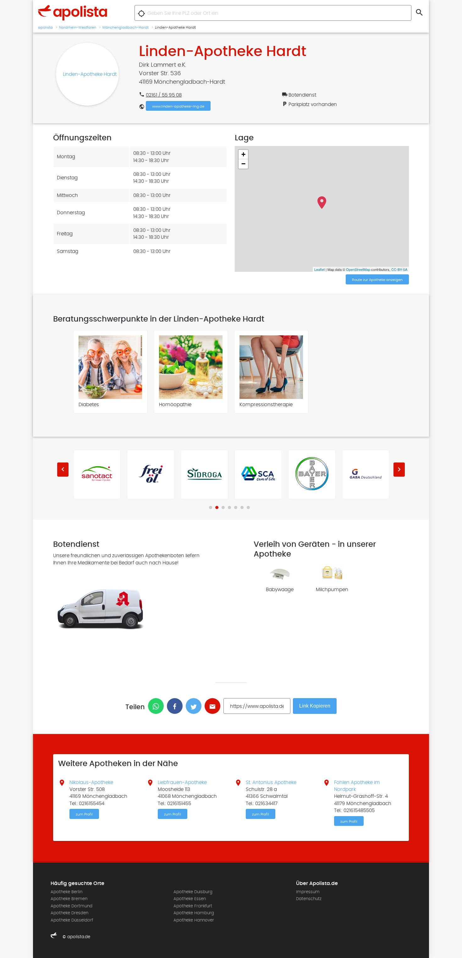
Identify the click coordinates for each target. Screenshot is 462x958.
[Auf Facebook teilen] (176, 706)
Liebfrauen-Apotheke (182, 782)
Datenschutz (309, 899)
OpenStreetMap (358, 269)
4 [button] (229, 507)
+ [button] (243, 154)
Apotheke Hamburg (193, 913)
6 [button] (242, 507)
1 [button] (210, 507)
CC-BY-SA (399, 269)
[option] (110, 371)
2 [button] (216, 507)
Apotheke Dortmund (71, 906)
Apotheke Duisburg (192, 892)
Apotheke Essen (189, 899)
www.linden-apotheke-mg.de (178, 106)
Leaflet (319, 269)
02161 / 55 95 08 (164, 95)
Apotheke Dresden (69, 913)
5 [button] (235, 507)
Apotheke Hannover (193, 920)
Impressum (308, 892)
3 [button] (223, 507)
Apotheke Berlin (66, 892)
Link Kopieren (314, 706)
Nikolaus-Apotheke (91, 782)
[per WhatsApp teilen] (157, 706)
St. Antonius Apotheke (271, 782)
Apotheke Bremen (69, 899)
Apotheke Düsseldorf (72, 920)
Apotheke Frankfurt (192, 906)
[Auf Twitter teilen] (195, 706)
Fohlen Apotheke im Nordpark (357, 786)
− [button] (243, 164)
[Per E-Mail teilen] (214, 706)
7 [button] (248, 507)
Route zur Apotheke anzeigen (377, 280)
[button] (63, 469)
